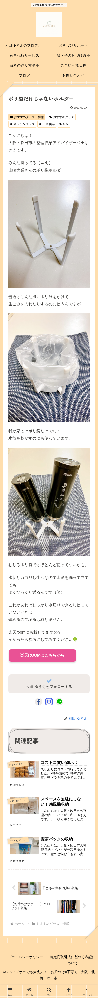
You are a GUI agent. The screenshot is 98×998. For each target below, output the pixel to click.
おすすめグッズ (63, 117)
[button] (87, 763)
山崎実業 (49, 124)
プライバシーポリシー (25, 957)
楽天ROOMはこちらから (42, 655)
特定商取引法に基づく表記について (72, 960)
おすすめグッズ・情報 (29, 117)
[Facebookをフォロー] (39, 702)
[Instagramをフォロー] (49, 702)
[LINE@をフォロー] (59, 702)
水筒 (66, 124)
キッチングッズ (24, 124)
